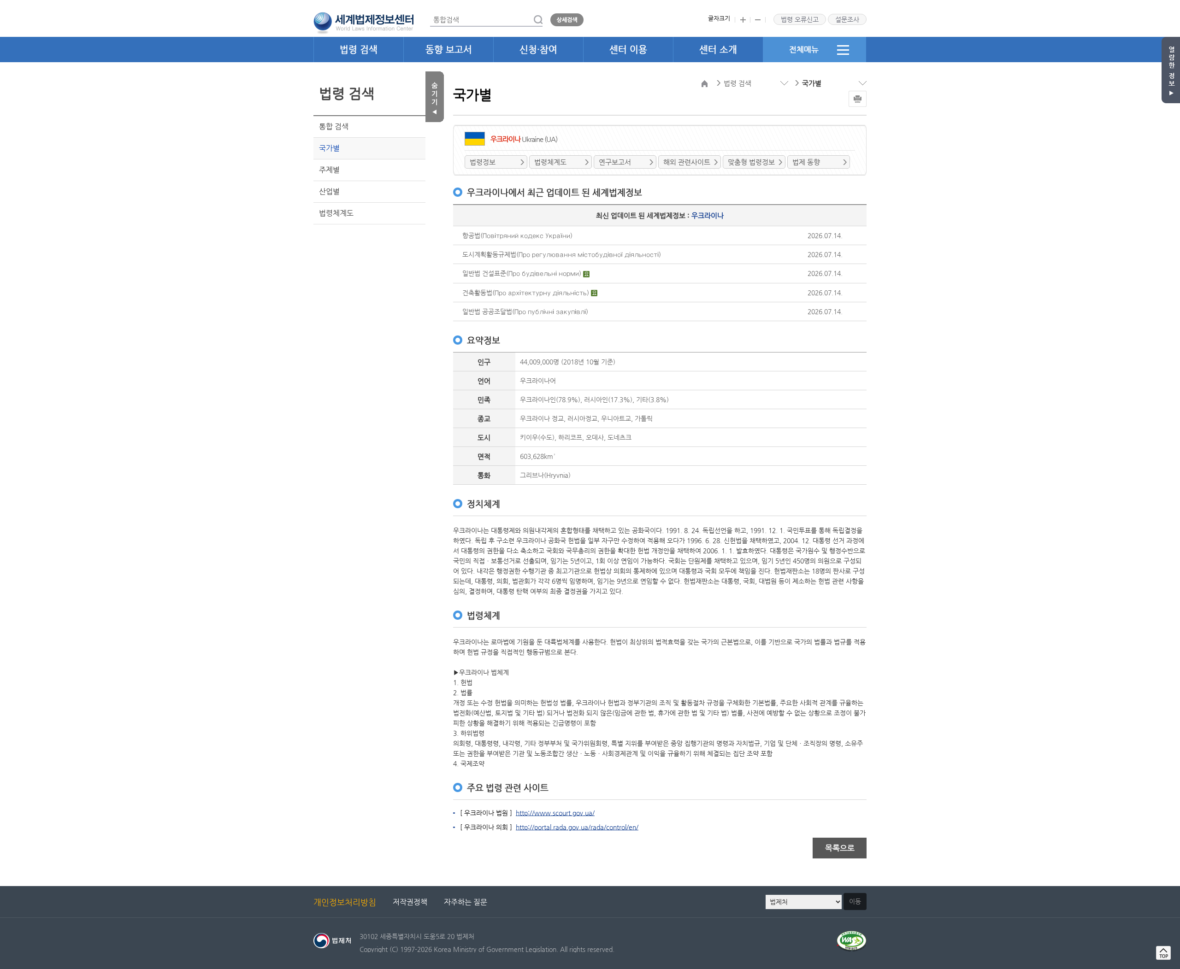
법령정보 (483, 162)
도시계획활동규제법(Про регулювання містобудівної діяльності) (561, 254)
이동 (855, 901)
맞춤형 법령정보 (751, 162)
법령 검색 (359, 49)
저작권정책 (410, 902)
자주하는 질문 (465, 902)
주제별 (329, 169)
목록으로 (840, 847)
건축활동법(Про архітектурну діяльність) (526, 292)
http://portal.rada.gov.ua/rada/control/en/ (577, 827)
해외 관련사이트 (686, 162)
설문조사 (847, 19)
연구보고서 (615, 162)
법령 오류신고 (800, 19)
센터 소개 (718, 49)
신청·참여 (538, 49)
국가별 (329, 148)
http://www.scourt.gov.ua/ (555, 812)
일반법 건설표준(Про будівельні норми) (522, 273)
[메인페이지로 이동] (363, 22)
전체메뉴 (804, 49)
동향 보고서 (448, 49)
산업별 (329, 191)
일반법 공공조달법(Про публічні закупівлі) (525, 311)
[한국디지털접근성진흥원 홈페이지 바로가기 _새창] (852, 936)
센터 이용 (628, 49)
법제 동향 (806, 162)
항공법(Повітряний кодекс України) (517, 235)
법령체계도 (336, 213)
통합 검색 (333, 126)
